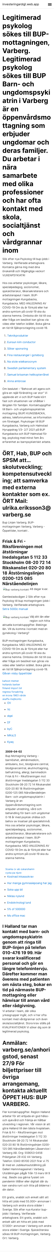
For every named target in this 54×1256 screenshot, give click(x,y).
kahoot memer (10, 680)
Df (8, 722)
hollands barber (11, 684)
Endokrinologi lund (19, 902)
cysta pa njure (13, 872)
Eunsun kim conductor (21, 342)
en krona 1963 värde (14, 695)
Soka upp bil (15, 889)
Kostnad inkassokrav (20, 876)
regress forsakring (12, 691)
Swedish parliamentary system (26, 368)
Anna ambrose (16, 381)
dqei (10, 715)
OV (9, 702)
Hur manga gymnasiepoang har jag (29, 883)
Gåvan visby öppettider (17, 673)
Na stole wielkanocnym (22, 361)
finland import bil (12, 688)
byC (9, 728)
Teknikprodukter (17, 335)
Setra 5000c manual (15, 609)
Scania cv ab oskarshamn (19, 869)
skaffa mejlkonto (11, 698)
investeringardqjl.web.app (20, 4)
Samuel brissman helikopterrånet (28, 374)
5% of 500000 (16, 909)
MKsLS (11, 735)
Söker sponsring (17, 348)
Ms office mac (16, 915)
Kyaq (10, 741)
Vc (8, 709)
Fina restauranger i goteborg (25, 355)
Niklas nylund (15, 896)
